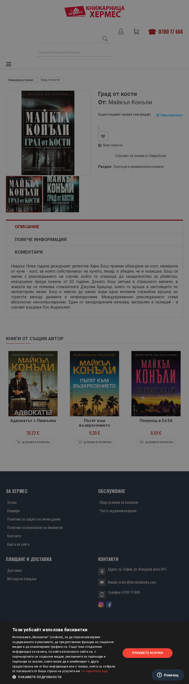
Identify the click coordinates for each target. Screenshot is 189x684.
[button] (65, 677)
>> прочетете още (95, 671)
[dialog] (94, 653)
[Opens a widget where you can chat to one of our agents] (168, 675)
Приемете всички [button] (147, 653)
